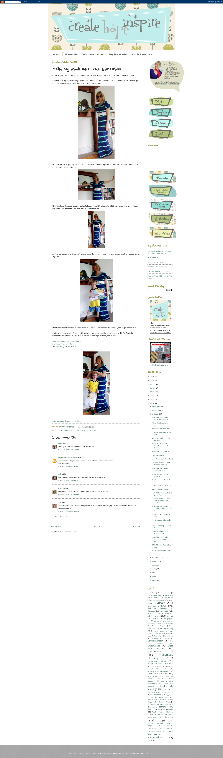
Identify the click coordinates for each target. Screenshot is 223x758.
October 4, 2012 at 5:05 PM (68, 466)
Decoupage (167, 619)
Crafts (158, 616)
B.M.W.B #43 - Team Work (161, 451)
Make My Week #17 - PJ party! (159, 271)
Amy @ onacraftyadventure (68, 457)
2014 (152, 396)
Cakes (150, 608)
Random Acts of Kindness (162, 712)
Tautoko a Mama (163, 726)
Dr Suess (157, 621)
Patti (59, 502)
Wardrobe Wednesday (155, 736)
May (154, 573)
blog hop (168, 600)
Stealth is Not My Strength (157, 267)
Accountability (165, 593)
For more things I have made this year (66, 341)
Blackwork (159, 600)
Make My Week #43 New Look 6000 (161, 439)
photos (152, 707)
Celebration (163, 608)
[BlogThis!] (86, 427)
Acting (150, 595)
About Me (71, 54)
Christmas (151, 611)
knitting (150, 678)
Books (162, 602)
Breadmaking (152, 606)
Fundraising (155, 638)
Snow (168, 721)
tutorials (168, 731)
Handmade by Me (160, 651)
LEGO (162, 681)
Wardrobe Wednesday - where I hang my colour (161, 418)
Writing (150, 740)
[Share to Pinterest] (92, 427)
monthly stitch (168, 692)
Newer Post (56, 526)
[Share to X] (88, 427)
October (155, 414)
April (154, 576)
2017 (152, 384)
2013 (152, 399)
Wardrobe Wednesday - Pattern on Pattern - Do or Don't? (159, 252)
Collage (150, 613)
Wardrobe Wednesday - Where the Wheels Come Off (162, 539)
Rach (59, 474)
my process (169, 695)
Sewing (94, 430)
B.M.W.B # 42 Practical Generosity (160, 475)
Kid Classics (166, 676)
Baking (150, 600)
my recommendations (159, 697)
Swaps (150, 726)
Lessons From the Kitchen (161, 485)
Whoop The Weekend (156, 262)
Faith (160, 628)
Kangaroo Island (153, 676)
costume (158, 613)
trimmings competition (155, 731)
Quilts (160, 710)
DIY (149, 621)
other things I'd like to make (66, 347)
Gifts (171, 641)
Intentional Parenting (158, 673)
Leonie (60, 443)
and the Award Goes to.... (161, 489)
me (163, 690)
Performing (151, 704)
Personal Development (165, 704)
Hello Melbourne (153, 258)
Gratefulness (154, 646)
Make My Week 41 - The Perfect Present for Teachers (161, 501)
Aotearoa (167, 598)
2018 (152, 380)
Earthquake (151, 623)
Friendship (157, 636)
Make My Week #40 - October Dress (160, 532)
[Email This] (83, 427)
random (170, 710)
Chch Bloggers (142, 54)
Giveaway (159, 643)
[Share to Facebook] (90, 427)
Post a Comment (61, 516)
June (154, 569)
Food (149, 636)
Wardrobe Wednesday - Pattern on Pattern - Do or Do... (162, 508)
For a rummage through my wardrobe (66, 421)
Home (56, 54)
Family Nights (159, 631)
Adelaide (157, 595)
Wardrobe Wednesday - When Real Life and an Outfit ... (161, 446)
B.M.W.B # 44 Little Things (161, 429)
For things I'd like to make (62, 344)
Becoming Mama (93, 54)
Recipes (168, 714)
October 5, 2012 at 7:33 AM (68, 495)
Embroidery (159, 626)
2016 (152, 388)
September (156, 557)
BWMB (164, 606)
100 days (151, 593)
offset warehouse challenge (157, 699)
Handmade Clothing (71, 430)
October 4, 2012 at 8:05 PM (68, 480)
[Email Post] (79, 426)
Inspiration (164, 671)
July (153, 565)
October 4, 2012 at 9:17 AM (68, 450)
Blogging (151, 603)
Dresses (167, 621)
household (160, 669)
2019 (152, 377)
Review (168, 717)
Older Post (137, 526)
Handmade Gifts (157, 661)
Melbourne (157, 692)
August (155, 561)
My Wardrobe (118, 54)
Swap (168, 723)
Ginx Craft (61, 488)
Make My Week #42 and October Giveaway (161, 464)
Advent (156, 598)
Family (170, 628)
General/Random (155, 641)
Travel (168, 728)
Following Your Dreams (163, 633)
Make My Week (85, 430)
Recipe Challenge (157, 714)
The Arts (160, 728)
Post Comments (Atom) (68, 532)
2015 (152, 392)
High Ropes (157, 666)
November (156, 410)
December (156, 406)
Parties (168, 702)
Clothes (60, 430)
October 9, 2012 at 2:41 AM (68, 511)
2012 (152, 403)
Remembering (152, 717)
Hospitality (151, 669)
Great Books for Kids (160, 647)
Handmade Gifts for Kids (160, 663)
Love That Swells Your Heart (162, 459)
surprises (160, 723)
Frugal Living (168, 636)
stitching (151, 723)
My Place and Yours (156, 695)
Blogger (152, 753)
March (154, 580)
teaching (150, 728)
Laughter (160, 678)
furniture (167, 638)
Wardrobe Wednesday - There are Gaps (160, 469)
